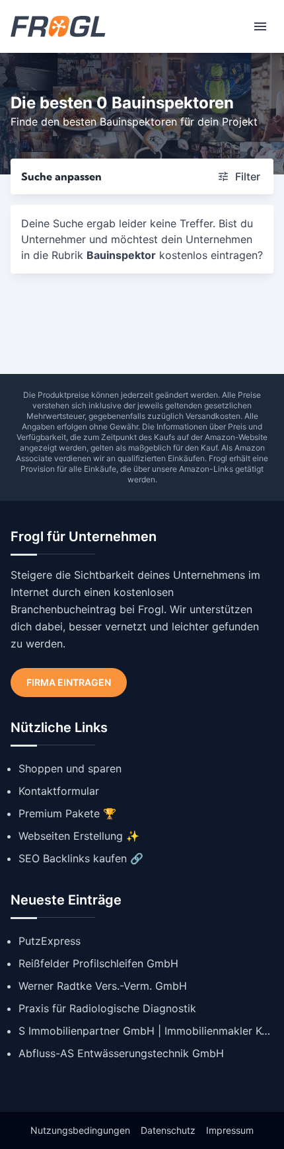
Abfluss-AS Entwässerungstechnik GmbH (121, 1053)
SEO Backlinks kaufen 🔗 (80, 858)
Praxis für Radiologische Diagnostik (107, 1008)
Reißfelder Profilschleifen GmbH (98, 963)
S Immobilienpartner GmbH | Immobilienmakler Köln (145, 1030)
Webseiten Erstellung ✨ (78, 835)
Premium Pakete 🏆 (67, 813)
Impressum (230, 1130)
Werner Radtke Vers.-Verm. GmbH (102, 985)
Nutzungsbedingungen (80, 1130)
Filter (247, 176)
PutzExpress (49, 940)
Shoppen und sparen (70, 768)
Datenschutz (168, 1130)
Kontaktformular (58, 790)
